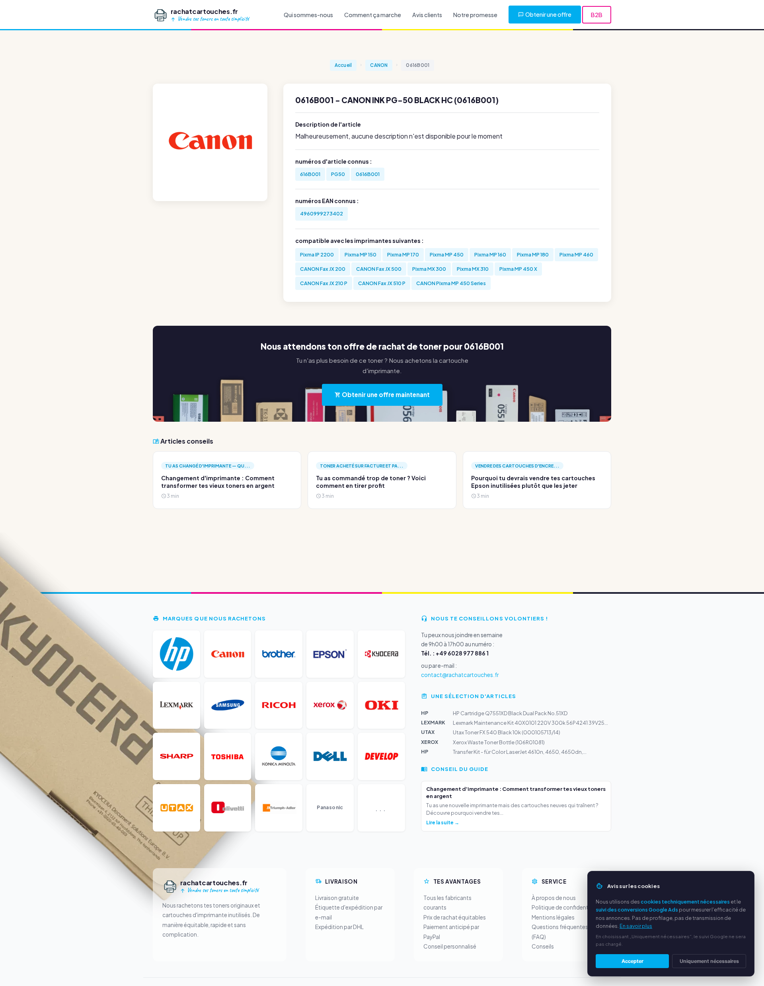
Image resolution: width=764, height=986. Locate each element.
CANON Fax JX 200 (322, 269)
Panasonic (330, 807)
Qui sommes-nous (308, 14)
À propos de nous (554, 897)
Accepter (632, 961)
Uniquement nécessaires (709, 961)
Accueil (343, 65)
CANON (379, 65)
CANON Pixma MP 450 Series (451, 283)
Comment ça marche (372, 14)
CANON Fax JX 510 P (381, 283)
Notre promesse (475, 14)
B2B (596, 14)
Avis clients (427, 14)
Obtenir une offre (548, 14)
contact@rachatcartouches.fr (460, 674)
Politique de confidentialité (566, 907)
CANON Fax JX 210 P (323, 283)
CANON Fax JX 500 (378, 269)
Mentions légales (553, 917)
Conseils (543, 946)
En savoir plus (636, 926)
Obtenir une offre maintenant (385, 394)
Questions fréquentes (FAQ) (560, 931)
